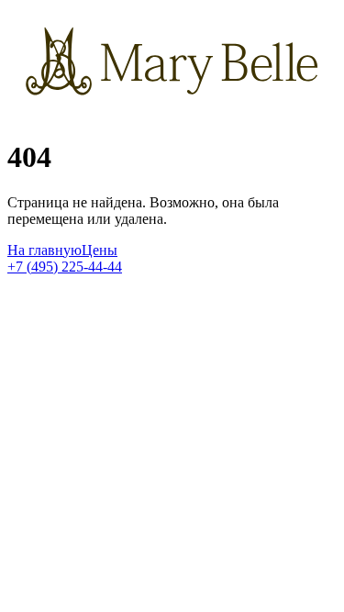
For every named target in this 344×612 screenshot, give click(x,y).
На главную (44, 250)
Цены (99, 250)
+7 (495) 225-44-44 (64, 266)
